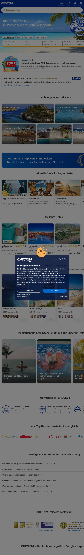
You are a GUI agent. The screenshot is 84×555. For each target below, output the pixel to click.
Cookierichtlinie (22, 296)
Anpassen (29, 291)
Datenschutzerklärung (23, 294)
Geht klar (54, 291)
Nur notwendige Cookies (59, 259)
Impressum (63, 296)
